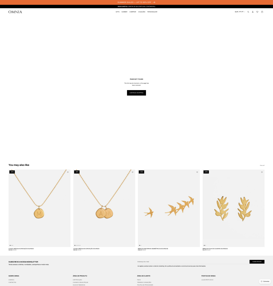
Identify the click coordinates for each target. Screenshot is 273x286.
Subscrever (257, 261)
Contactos (12, 282)
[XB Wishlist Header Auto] (257, 11)
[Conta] (252, 11)
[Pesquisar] (248, 11)
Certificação (77, 280)
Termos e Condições (144, 282)
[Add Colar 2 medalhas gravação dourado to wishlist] (132, 172)
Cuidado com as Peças (80, 282)
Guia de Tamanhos (79, 285)
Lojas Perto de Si (207, 280)
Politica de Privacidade (145, 285)
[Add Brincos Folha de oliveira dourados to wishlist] (261, 172)
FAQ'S (139, 280)
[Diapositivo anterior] (12, 208)
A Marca (11, 280)
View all (262, 165)
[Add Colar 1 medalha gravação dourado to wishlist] (67, 172)
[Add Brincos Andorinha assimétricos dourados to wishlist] (197, 172)
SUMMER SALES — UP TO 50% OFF (134, 2)
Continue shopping (136, 93)
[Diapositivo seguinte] (67, 208)
